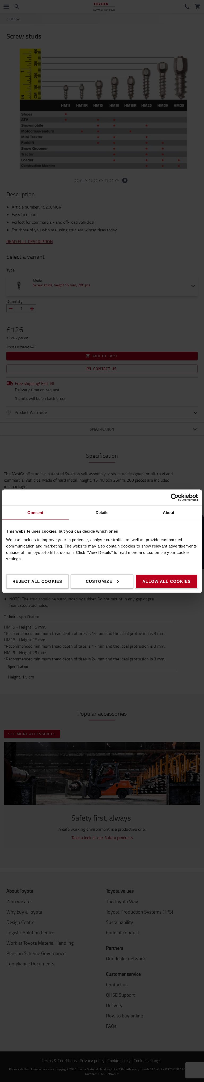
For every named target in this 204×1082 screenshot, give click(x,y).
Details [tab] (102, 512)
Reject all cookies (37, 581)
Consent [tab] (35, 512)
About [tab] (169, 512)
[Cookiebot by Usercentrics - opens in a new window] (174, 497)
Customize (99, 581)
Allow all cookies (166, 581)
